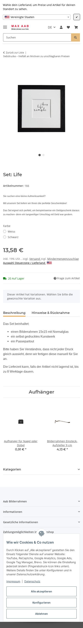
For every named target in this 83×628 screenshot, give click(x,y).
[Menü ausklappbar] (5, 25)
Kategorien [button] (12, 469)
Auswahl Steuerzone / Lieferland (24, 263)
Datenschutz (32, 581)
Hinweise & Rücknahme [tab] (51, 313)
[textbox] (36, 17)
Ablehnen (41, 613)
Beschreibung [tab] (14, 313)
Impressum (13, 581)
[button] (61, 27)
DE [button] (50, 27)
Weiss (11, 231)
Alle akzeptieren (41, 591)
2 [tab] (43, 155)
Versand (35, 259)
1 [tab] (39, 155)
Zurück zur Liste (15, 52)
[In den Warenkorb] (6, 68)
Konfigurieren (41, 602)
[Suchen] (75, 37)
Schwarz (13, 237)
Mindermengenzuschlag (63, 259)
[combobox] (36, 17)
